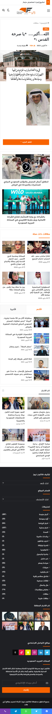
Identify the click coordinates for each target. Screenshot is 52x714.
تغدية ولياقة (43, 545)
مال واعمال (44, 585)
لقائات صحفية (42, 580)
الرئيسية (43, 23)
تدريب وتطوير (43, 541)
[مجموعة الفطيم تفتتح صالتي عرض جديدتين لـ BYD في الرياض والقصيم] (13, 435)
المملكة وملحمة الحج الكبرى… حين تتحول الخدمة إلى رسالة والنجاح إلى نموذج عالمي (14, 260)
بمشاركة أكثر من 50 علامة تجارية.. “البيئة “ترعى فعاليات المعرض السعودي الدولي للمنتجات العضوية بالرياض (17, 323)
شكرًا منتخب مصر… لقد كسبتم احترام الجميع (40, 257)
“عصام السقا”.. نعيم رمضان (20, 346)
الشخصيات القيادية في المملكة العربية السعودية (18, 336)
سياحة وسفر (43, 563)
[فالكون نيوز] (26, 11)
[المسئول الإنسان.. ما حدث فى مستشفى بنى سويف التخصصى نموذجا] (41, 375)
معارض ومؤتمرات (41, 589)
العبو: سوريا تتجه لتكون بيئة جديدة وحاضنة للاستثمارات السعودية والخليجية (15, 416)
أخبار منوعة (43, 514)
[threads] (15, 652)
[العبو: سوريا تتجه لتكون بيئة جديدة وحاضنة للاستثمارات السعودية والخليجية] (13, 403)
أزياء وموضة (43, 519)
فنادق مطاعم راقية (40, 576)
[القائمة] (48, 12)
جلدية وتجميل (42, 554)
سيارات (45, 567)
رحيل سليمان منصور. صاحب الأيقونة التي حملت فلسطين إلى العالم (39, 415)
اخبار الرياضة (43, 523)
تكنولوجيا (44, 549)
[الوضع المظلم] (8, 12)
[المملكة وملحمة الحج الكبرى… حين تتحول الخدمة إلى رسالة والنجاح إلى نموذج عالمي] (13, 247)
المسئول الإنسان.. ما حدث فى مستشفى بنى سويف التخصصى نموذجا (18, 374)
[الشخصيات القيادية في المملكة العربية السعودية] (41, 338)
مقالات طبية (43, 598)
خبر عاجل (44, 558)
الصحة (45, 532)
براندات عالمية (42, 536)
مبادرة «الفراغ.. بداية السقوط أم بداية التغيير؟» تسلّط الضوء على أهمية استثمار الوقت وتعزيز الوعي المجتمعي (39, 449)
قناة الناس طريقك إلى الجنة (20, 359)
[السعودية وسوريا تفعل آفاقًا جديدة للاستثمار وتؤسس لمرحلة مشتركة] (42, 616)
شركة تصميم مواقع (13, 701)
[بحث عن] (3, 12)
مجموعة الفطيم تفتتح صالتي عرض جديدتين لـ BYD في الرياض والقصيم (14, 446)
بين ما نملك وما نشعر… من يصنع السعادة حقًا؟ (14, 288)
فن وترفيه (44, 572)
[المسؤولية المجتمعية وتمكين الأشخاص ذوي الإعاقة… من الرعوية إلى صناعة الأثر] (38, 278)
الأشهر (39, 309)
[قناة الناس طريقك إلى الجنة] (41, 363)
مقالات (35, 23)
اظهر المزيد (27, 142)
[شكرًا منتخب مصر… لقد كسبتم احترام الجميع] (38, 247)
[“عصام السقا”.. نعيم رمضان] (41, 350)
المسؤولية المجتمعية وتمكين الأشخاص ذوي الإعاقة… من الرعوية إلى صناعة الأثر (40, 291)
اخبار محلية (43, 527)
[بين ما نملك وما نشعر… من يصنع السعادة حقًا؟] (13, 278)
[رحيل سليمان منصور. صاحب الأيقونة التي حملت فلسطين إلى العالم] (38, 403)
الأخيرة (13, 309)
